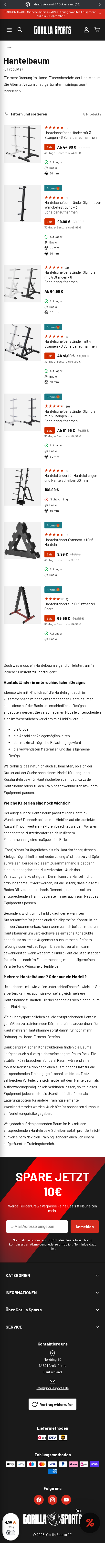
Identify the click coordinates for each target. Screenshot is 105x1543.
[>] (99, 4)
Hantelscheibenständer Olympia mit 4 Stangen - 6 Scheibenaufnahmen (69, 277)
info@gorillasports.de (53, 1388)
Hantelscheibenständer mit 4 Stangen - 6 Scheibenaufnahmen (70, 343)
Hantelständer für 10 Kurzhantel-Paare (70, 606)
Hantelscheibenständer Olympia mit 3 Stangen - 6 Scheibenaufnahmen (69, 416)
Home (8, 47)
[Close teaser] (78, 1511)
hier (52, 1248)
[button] (19, 29)
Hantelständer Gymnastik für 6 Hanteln (68, 542)
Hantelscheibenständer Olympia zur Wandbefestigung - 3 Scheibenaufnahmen (72, 207)
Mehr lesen (12, 91)
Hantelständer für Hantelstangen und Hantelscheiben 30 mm (70, 477)
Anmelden (84, 1226)
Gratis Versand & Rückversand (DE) (57, 4)
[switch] (10, 1532)
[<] (5, 4)
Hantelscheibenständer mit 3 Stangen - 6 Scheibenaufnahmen (70, 135)
